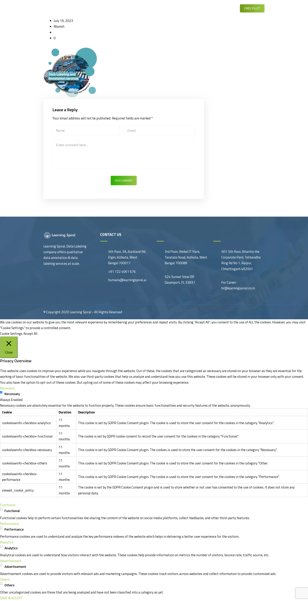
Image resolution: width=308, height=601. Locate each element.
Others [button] (5, 579)
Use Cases (149, 8)
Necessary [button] (7, 388)
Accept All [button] (30, 333)
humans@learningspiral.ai (127, 279)
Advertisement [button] (10, 560)
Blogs (168, 8)
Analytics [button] (6, 542)
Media (185, 8)
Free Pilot (252, 8)
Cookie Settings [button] (11, 333)
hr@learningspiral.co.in (238, 288)
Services (127, 8)
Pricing (202, 8)
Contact (222, 8)
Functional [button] (8, 504)
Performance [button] (9, 523)
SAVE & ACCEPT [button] (11, 597)
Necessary (12, 393)
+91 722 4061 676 (122, 271)
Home (109, 8)
